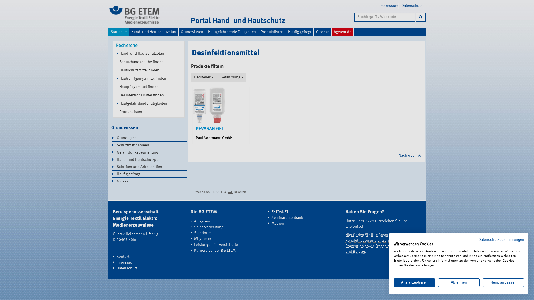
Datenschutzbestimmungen (501, 240)
